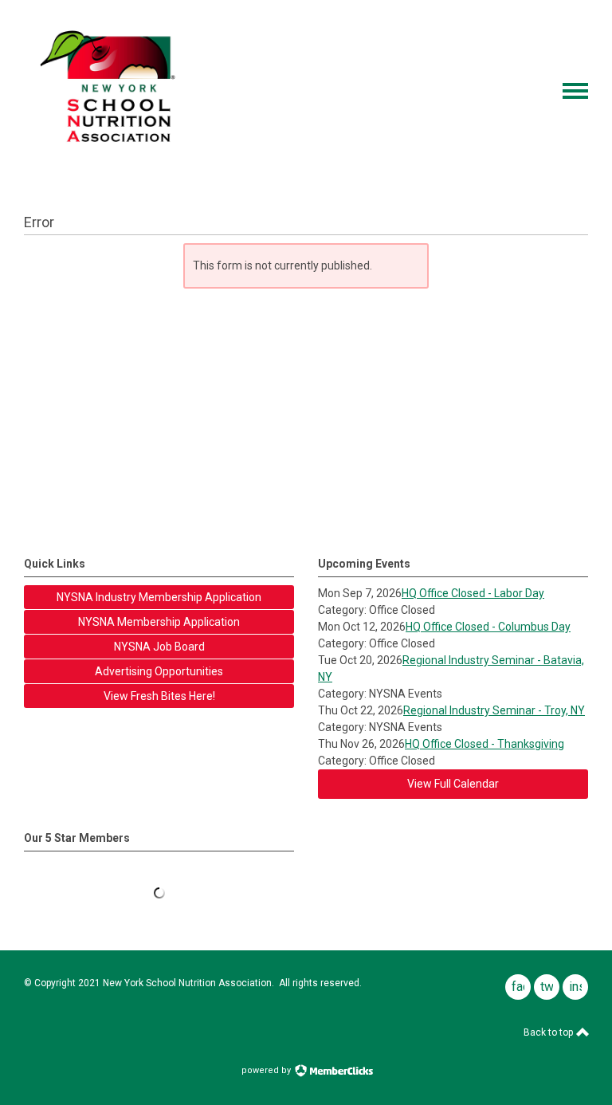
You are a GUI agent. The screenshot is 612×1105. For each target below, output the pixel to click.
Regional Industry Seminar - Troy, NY (494, 710)
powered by (267, 1070)
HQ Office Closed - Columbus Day (488, 626)
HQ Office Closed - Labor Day (473, 593)
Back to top (549, 1032)
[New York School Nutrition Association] (114, 154)
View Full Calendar (453, 783)
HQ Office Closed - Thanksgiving (484, 743)
